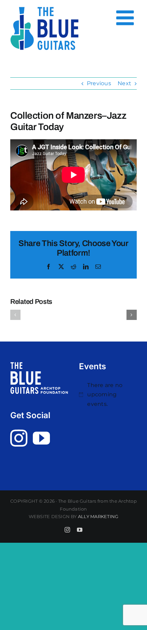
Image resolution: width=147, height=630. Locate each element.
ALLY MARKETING (98, 516)
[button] (15, 315)
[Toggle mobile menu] (126, 18)
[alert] (108, 395)
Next (124, 83)
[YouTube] (41, 438)
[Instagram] (18, 438)
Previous (99, 83)
